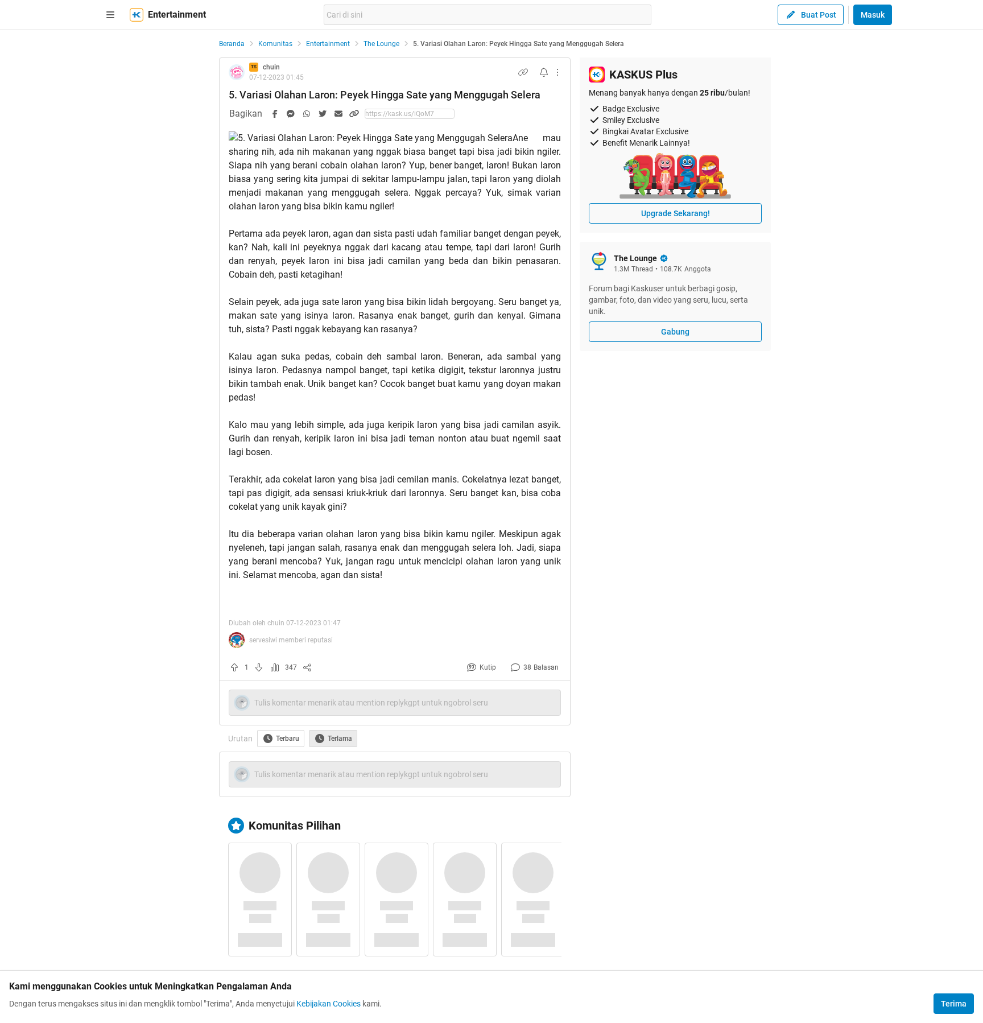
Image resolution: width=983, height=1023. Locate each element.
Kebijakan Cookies (328, 1003)
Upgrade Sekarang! (675, 213)
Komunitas (275, 44)
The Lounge (381, 44)
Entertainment (328, 44)
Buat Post (818, 14)
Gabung (675, 331)
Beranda (232, 44)
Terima (954, 1003)
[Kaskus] (136, 15)
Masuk (873, 14)
